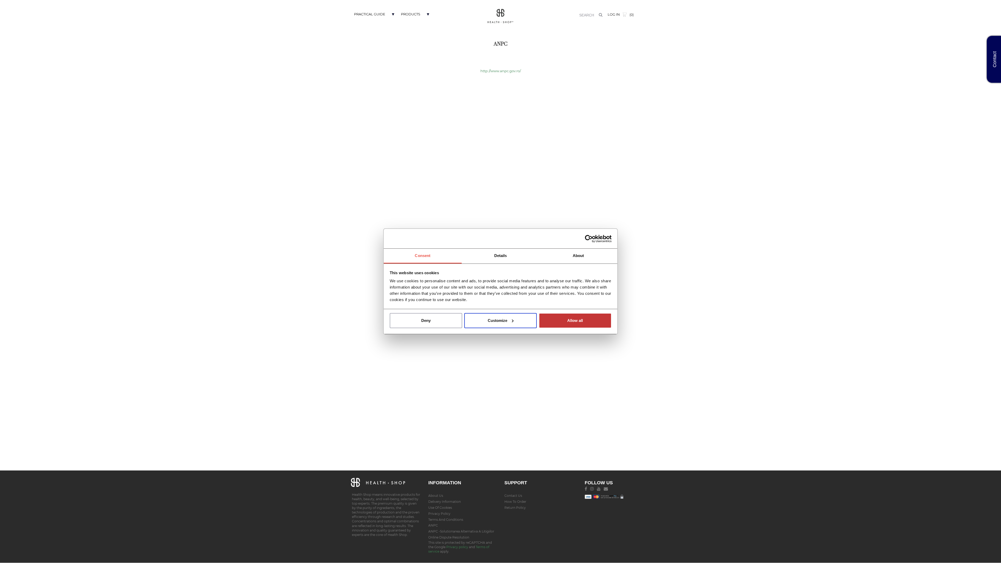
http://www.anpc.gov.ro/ (500, 71)
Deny (426, 320)
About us (435, 496)
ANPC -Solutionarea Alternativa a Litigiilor (461, 531)
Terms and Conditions (445, 520)
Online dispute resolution (448, 537)
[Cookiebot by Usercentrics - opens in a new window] (589, 239)
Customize (497, 320)
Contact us (513, 496)
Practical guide (369, 14)
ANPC (433, 525)
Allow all (575, 320)
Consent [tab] (422, 255)
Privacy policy (457, 547)
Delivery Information (444, 502)
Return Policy (515, 508)
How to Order (515, 502)
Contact (994, 59)
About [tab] (578, 255)
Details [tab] (500, 255)
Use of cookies (440, 508)
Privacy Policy (439, 514)
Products (410, 14)
